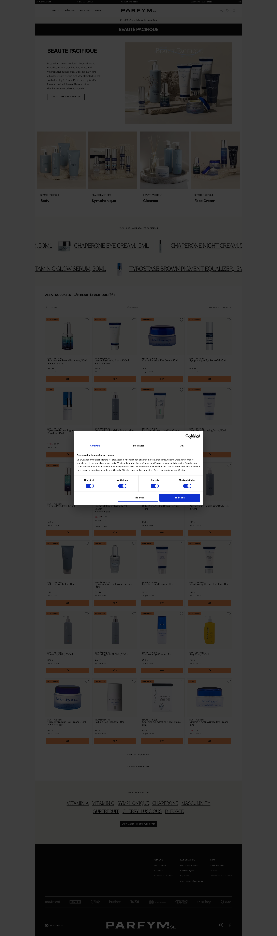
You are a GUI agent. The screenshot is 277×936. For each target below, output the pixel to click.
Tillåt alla (180, 497)
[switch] (122, 486)
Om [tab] (182, 445)
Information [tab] (138, 445)
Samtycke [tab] (95, 445)
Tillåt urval (138, 497)
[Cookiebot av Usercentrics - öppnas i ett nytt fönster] (187, 436)
